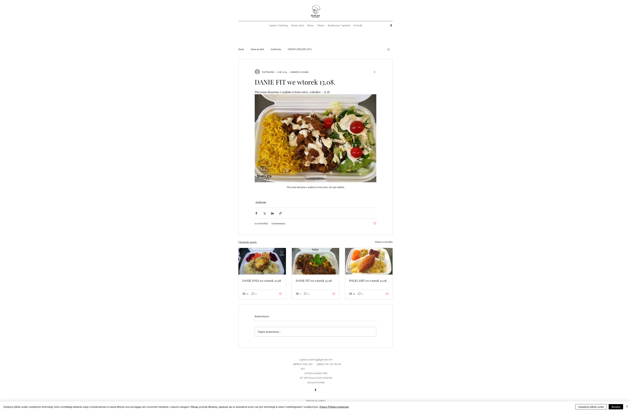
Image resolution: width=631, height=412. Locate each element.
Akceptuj (615, 406)
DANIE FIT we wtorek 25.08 (314, 281)
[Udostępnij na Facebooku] (256, 213)
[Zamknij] (627, 406)
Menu (241, 49)
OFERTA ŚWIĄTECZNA (300, 49)
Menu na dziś (257, 49)
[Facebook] (391, 25)
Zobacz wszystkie (384, 241)
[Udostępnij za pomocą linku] (280, 213)
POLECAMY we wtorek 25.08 (367, 281)
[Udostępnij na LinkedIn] (272, 213)
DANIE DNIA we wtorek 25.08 (261, 281)
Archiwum (275, 49)
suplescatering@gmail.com (316, 359)
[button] (388, 49)
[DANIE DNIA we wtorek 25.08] (262, 261)
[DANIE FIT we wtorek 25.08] (315, 261)
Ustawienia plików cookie (591, 406)
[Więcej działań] (374, 72)
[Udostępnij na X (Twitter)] (264, 213)
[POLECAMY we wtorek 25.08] (369, 261)
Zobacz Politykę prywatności (334, 406)
